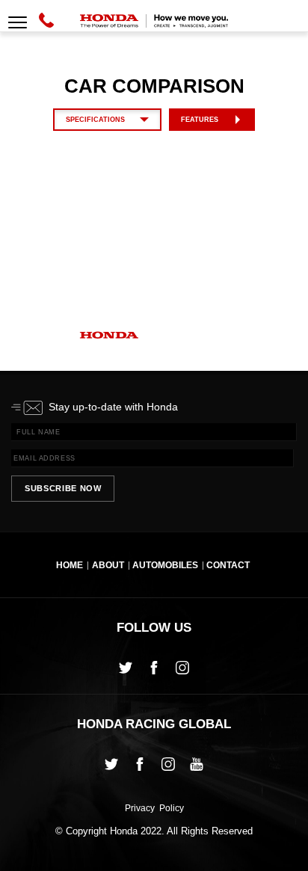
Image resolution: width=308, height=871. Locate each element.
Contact (228, 565)
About (108, 565)
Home (69, 565)
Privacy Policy (154, 809)
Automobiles (165, 565)
